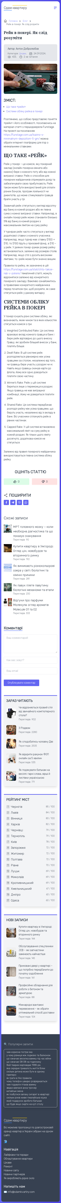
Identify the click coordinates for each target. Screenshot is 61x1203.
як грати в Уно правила (19, 1078)
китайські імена (15, 1091)
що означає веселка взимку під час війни (29, 1058)
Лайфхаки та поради (16, 1154)
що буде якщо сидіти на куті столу (25, 1104)
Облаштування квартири (18, 1158)
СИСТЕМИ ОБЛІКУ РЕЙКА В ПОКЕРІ (24, 111)
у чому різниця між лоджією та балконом (28, 1055)
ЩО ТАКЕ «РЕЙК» (16, 106)
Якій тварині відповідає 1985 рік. (24, 1065)
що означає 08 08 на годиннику (24, 1062)
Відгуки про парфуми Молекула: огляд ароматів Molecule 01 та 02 (31, 605)
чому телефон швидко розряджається (27, 1081)
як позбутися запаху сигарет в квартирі (28, 1094)
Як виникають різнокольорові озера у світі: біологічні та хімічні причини (34, 570)
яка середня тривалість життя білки (26, 1068)
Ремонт (8, 1166)
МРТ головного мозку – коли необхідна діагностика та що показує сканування (33, 531)
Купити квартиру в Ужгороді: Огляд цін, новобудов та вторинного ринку (33, 551)
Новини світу (11, 1170)
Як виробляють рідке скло (19, 1178)
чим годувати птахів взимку (21, 1084)
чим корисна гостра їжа (19, 1052)
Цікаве (22, 53)
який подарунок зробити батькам (24, 1101)
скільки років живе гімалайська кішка (27, 1097)
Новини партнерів (14, 1174)
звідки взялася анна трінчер (22, 1088)
